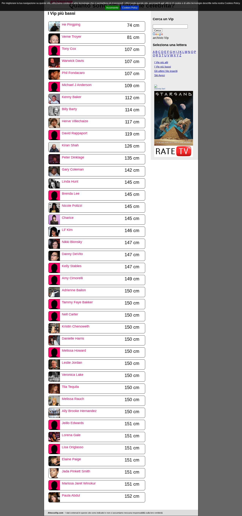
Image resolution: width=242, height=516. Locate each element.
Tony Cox (69, 49)
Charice (68, 218)
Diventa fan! (159, 89)
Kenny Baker (71, 97)
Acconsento (112, 7)
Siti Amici (159, 75)
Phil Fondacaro (73, 73)
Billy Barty (69, 109)
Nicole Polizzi (72, 206)
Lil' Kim (67, 230)
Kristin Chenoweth (75, 326)
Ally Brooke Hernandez (79, 411)
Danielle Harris (73, 338)
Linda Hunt (70, 181)
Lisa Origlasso (72, 447)
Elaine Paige (71, 459)
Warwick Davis (73, 61)
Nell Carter (70, 314)
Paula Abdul (71, 495)
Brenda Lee (70, 193)
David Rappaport (74, 133)
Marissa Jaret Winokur (79, 483)
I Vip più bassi (162, 66)
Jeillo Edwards (73, 423)
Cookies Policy (129, 7)
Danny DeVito (72, 254)
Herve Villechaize (75, 121)
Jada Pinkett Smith (76, 471)
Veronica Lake (72, 375)
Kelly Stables (71, 266)
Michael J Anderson (77, 85)
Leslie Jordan (72, 363)
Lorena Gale (71, 435)
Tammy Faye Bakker (77, 302)
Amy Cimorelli (72, 278)
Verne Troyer (71, 36)
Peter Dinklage (73, 157)
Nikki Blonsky (72, 242)
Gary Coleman (73, 169)
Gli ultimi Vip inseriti (166, 70)
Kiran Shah (70, 145)
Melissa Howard (74, 350)
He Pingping (71, 24)
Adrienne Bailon (74, 290)
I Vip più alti (161, 62)
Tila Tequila (70, 387)
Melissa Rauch (73, 399)
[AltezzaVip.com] (155, 86)
